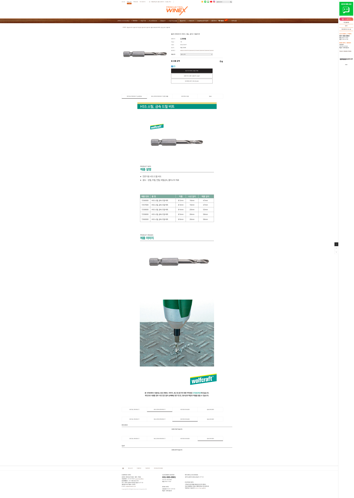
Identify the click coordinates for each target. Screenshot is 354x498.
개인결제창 (346, 22)
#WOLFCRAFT (184, 50)
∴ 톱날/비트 (182, 20)
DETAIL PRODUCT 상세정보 (134, 96)
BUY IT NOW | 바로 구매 (191, 70)
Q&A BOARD (210, 409)
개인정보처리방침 (158, 468)
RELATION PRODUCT (159, 409)
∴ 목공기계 (142, 20)
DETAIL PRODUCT (134, 409)
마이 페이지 (142, 1)
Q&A (346, 25)
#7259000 (205, 50)
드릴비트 (134, 27)
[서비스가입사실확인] (200, 488)
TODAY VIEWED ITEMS (345, 51)
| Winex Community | (123, 20)
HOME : (124, 27)
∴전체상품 (233, 20)
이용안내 (139, 468)
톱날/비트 (129, 27)
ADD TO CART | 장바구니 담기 (192, 76)
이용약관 (147, 468)
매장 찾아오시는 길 (346, 29)
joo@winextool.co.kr (131, 486)
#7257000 (195, 50)
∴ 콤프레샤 (213, 20)
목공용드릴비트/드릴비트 (144, 27)
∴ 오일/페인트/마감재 (202, 20)
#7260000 (211, 50)
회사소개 (130, 468)
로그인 (123, 1)
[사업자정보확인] (139, 479)
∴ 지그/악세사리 (152, 20)
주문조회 (135, 1)
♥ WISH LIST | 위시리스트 (192, 81)
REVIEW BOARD (185, 409)
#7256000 (190, 50)
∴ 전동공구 (162, 20)
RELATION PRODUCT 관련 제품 (159, 96)
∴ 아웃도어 (190, 20)
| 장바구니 (348, 19)
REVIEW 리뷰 (185, 96)
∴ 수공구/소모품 (172, 20)
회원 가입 (129, 2)
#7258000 (200, 50)
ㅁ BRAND (134, 20)
